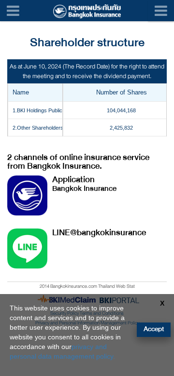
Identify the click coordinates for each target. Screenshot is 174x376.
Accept (154, 329)
